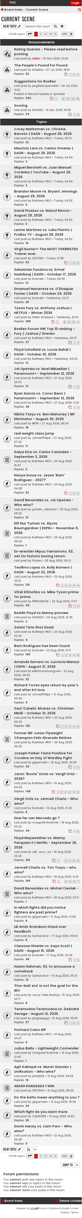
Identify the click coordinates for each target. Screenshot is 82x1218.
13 (68, 99)
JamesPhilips (41, 438)
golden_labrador (44, 509)
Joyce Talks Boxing (45, 995)
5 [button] (55, 34)
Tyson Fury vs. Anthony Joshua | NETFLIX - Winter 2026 (43, 310)
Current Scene (18, 19)
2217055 (37, 258)
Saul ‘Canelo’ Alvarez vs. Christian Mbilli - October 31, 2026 (44, 710)
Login (75, 3)
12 (63, 99)
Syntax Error (40, 936)
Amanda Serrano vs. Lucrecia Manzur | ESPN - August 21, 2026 (46, 664)
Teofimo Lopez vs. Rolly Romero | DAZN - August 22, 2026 (43, 569)
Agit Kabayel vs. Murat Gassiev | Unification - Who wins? (42, 1069)
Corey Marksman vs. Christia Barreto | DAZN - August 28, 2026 (43, 131)
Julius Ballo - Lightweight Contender (46, 1048)
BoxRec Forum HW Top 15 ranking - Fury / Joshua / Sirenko (44, 331)
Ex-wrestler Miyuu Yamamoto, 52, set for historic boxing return (44, 553)
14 (73, 99)
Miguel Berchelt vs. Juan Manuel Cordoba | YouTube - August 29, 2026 (42, 172)
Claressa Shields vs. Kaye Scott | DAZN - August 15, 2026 (43, 948)
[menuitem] (80, 10)
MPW (35, 423)
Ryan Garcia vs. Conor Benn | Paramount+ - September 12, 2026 (44, 395)
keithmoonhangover (46, 671)
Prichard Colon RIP (30, 1030)
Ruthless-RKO (41, 138)
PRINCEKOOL (40, 601)
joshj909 (38, 1076)
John (36, 58)
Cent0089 (39, 1116)
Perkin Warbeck (42, 317)
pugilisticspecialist (45, 86)
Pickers (37, 560)
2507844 (38, 1090)
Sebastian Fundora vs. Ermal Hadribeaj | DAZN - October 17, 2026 (45, 272)
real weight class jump (34, 433)
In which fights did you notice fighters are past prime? (40, 910)
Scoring (20, 105)
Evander (38, 279)
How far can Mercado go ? (37, 818)
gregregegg (40, 1018)
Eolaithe (37, 70)
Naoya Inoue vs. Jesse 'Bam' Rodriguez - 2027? (39, 477)
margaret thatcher (45, 822)
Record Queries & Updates (46, 94)
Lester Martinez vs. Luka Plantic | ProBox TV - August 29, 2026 (43, 232)
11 (78, 322)
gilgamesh (40, 762)
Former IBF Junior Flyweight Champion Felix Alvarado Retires (43, 735)
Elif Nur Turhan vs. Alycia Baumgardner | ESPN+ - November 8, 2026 (46, 528)
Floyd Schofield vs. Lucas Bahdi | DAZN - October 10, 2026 (42, 352)
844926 (37, 110)
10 (73, 322)
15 (78, 99)
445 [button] (64, 34)
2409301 (38, 617)
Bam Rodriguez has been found (42, 646)
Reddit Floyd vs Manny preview (41, 613)
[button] (29, 34)
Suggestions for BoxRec (35, 81)
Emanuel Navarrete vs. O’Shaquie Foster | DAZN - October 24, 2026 (43, 291)
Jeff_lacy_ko (41, 852)
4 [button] (50, 34)
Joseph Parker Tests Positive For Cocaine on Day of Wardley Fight (43, 755)
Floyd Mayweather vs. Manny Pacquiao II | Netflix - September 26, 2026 (45, 843)
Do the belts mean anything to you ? (46, 1097)
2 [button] (40, 34)
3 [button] (45, 34)
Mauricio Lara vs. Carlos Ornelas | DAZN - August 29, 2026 (43, 150)
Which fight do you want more (40, 1112)
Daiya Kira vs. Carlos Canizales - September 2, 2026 (43, 454)
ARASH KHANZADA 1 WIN (34, 1086)
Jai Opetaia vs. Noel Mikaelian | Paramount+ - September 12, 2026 (44, 371)
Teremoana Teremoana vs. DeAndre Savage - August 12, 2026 (46, 1011)
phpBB (34, 1208)
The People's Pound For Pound (40, 65)
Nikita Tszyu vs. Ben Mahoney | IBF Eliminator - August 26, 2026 (44, 416)
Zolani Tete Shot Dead (34, 627)
